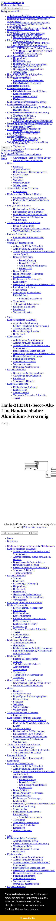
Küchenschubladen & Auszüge (21, 104)
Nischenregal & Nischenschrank (28, 69)
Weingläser (18, 180)
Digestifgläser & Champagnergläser (30, 64)
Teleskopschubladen (22, 44)
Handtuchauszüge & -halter (26, 36)
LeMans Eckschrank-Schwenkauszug (31, 38)
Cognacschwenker (22, 169)
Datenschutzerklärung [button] (27, 909)
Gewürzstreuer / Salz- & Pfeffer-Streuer (31, 158)
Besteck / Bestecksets (23, 257)
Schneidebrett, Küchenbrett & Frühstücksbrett (27, 293)
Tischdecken (19, 146)
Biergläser (18, 166)
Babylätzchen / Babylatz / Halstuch (29, 197)
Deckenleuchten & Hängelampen (29, 209)
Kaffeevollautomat (22, 88)
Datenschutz (29, 527)
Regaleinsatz (19, 309)
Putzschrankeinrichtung (24, 287)
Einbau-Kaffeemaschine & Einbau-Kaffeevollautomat (29, 92)
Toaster (16, 104)
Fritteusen (11, 40)
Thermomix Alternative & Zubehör (29, 102)
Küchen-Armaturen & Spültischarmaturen (33, 121)
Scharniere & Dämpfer (23, 41)
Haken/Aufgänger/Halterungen (27, 356)
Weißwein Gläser (21, 182)
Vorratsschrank (20, 71)
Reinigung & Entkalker (24, 306)
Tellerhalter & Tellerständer (26, 304)
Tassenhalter (19, 301)
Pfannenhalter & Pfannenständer (28, 237)
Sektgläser (18, 177)
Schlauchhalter (20, 290)
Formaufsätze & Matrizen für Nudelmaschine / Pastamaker (26, 130)
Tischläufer (18, 151)
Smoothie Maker (21, 110)
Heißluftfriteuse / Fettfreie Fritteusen (30, 45)
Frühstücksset (19, 83)
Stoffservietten (20, 143)
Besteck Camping (27, 260)
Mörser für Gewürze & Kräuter (28, 160)
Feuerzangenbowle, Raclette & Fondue (31, 228)
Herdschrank (19, 61)
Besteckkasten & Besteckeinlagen (23, 29)
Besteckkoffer (25, 268)
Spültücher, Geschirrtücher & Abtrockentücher (27, 139)
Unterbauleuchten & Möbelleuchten (30, 214)
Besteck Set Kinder (28, 263)
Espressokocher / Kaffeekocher (28, 80)
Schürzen (17, 135)
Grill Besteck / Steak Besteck (33, 265)
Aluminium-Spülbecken (24, 116)
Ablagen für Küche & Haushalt (28, 246)
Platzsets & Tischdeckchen (25, 133)
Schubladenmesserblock (30, 298)
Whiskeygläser (20, 185)
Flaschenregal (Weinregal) (25, 55)
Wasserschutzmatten (22, 312)
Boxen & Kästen (21, 271)
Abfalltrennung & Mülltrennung (28, 249)
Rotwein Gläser (20, 174)
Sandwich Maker (21, 107)
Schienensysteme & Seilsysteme (28, 217)
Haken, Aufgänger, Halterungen (28, 273)
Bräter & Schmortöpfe (23, 226)
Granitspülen (19, 118)
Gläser (10, 56)
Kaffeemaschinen (21, 86)
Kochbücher (13, 86)
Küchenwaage (20, 99)
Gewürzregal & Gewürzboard (27, 66)
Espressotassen (20, 191)
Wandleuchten (20, 220)
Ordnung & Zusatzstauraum (26, 367)
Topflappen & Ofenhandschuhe (28, 149)
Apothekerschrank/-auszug (25, 323)
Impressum (42, 527)
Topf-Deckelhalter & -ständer (27, 83)
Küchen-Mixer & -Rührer (25, 96)
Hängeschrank (20, 58)
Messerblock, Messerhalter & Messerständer (34, 284)
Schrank (17, 50)
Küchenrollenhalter (22, 276)
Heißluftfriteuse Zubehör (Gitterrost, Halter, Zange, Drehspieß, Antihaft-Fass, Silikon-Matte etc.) (36, 51)
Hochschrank (19, 63)
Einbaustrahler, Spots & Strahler (28, 211)
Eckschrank (18, 53)
